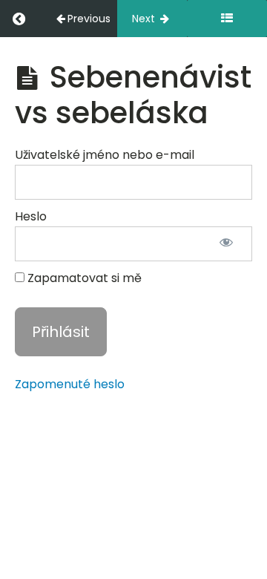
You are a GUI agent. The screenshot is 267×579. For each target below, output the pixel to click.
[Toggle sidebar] (227, 18)
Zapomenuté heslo (70, 384)
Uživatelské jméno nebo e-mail (104, 154)
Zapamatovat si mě (83, 278)
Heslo (31, 216)
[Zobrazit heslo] (226, 244)
